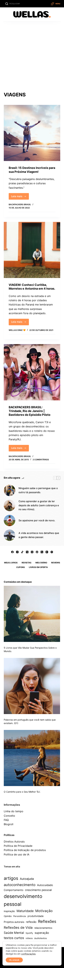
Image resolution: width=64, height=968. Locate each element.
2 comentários (41, 459)
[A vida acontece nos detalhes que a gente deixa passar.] (9, 535)
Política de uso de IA (16, 854)
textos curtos (14, 938)
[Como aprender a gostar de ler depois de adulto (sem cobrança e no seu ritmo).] (9, 505)
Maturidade (25, 911)
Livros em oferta (38, 567)
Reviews (55, 562)
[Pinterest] (37, 552)
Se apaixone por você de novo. (37, 520)
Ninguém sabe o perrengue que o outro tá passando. (38, 490)
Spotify (29, 933)
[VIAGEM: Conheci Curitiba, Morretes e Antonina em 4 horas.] (32, 250)
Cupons (20, 567)
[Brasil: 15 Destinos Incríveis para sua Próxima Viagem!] (32, 133)
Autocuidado (45, 885)
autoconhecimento (19, 885)
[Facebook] (12, 552)
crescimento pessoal (38, 890)
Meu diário (41, 562)
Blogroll (8, 824)
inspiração (9, 911)
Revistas (26, 562)
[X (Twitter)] (27, 552)
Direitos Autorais (14, 841)
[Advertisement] (32, 55)
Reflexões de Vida (18, 927)
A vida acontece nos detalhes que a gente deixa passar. (39, 535)
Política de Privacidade (18, 845)
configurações (28, 953)
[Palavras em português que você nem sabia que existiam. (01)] (32, 686)
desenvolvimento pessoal (23, 900)
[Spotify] (52, 552)
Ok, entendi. (14, 960)
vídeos (29, 938)
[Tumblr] (42, 552)
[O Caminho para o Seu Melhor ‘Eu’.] (32, 758)
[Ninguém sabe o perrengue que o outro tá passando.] (9, 490)
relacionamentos (43, 927)
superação (42, 932)
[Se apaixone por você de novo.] (9, 520)
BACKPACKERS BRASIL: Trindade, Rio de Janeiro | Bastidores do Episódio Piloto (29, 411)
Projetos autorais (14, 921)
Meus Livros (11, 562)
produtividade (36, 916)
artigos (11, 878)
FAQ (6, 820)
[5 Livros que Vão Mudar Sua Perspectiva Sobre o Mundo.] (32, 614)
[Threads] (32, 552)
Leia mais (20, 197)
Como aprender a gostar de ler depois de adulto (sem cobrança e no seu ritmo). (39, 505)
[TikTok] (22, 552)
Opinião (8, 916)
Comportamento (13, 890)
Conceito (9, 815)
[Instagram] (17, 552)
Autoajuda (27, 878)
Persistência (19, 916)
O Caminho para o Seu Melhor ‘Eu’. (22, 791)
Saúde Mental (14, 932)
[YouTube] (47, 552)
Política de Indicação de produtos (25, 850)
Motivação (44, 911)
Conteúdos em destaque (18, 581)
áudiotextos (40, 938)
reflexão (31, 921)
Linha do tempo (13, 811)
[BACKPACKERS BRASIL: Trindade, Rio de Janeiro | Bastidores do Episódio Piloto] (32, 372)
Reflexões (47, 921)
